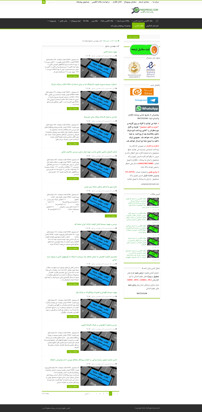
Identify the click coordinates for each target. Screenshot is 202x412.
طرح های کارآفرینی (152, 25)
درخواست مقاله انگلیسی (101, 2)
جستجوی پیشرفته (82, 2)
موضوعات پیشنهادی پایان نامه (121, 25)
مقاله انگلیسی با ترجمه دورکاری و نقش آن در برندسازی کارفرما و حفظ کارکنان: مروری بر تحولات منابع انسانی (136, 229)
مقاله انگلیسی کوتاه (106, 21)
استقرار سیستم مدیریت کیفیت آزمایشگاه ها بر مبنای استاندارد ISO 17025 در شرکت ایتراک (84, 84)
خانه (116, 40)
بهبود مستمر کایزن (110, 51)
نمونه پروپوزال (76, 21)
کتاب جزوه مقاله (108, 40)
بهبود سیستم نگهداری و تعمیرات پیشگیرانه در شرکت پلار (96, 292)
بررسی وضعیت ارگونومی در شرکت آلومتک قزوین (99, 325)
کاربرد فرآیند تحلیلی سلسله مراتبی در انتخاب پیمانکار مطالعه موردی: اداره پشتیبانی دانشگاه (83, 360)
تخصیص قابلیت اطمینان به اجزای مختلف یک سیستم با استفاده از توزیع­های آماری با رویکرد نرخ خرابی (82, 258)
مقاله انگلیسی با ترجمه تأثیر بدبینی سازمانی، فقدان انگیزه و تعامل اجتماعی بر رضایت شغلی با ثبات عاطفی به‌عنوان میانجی (136, 216)
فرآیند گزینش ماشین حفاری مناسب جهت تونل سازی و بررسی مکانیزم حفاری (89, 152)
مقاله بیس (94, 21)
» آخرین (87, 393)
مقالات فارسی (139, 25)
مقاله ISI (86, 21)
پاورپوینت (52, 21)
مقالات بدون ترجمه (123, 21)
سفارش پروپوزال (130, 2)
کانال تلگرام (117, 2)
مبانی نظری (63, 21)
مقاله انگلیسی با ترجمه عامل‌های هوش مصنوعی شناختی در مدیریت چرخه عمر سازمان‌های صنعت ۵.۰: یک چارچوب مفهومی (135, 254)
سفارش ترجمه (144, 2)
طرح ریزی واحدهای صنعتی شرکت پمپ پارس (100, 186)
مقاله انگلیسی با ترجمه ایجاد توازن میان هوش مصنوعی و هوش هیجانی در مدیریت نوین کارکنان (136, 241)
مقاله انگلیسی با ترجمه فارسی (143, 21)
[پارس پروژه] (144, 11)
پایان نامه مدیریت (109, 56)
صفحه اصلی (157, 20)
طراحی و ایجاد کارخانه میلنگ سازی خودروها (100, 117)
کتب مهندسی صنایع (98, 56)
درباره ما (156, 2)
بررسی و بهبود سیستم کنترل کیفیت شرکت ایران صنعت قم (96, 224)
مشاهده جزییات (72, 76)
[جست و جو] (43, 2)
